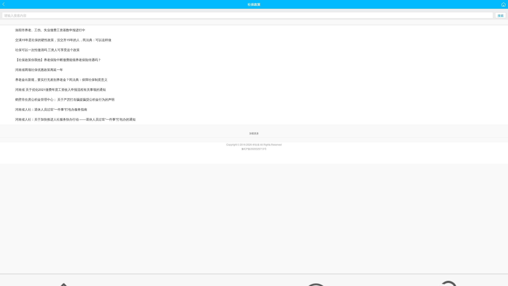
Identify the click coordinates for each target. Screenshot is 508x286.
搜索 (501, 15)
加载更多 (254, 133)
